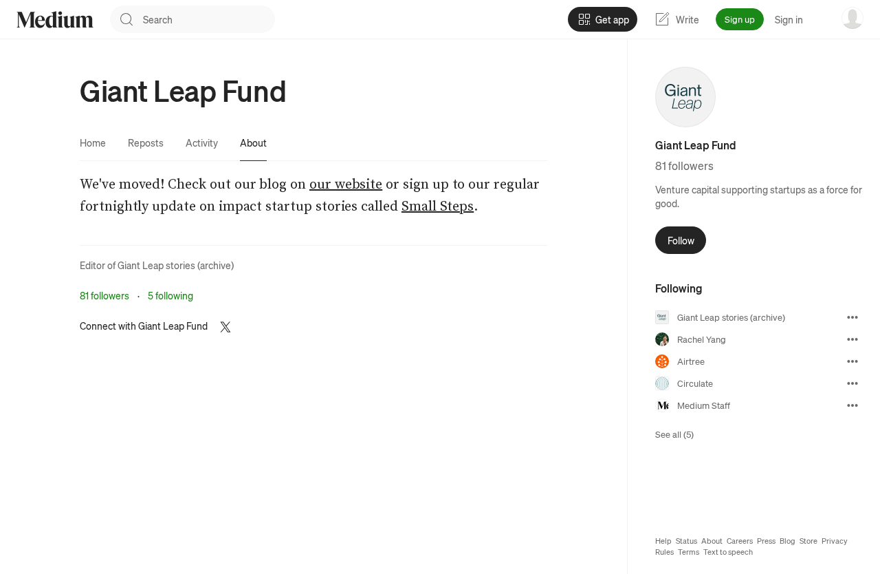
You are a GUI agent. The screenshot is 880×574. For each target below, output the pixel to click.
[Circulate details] (853, 383)
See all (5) (674, 434)
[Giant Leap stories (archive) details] (853, 317)
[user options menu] (853, 18)
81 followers (104, 295)
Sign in (789, 19)
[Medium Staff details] (853, 405)
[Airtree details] (853, 361)
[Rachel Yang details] (853, 339)
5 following (170, 295)
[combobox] (209, 19)
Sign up (740, 19)
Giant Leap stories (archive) (176, 265)
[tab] (93, 142)
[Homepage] (55, 19)
